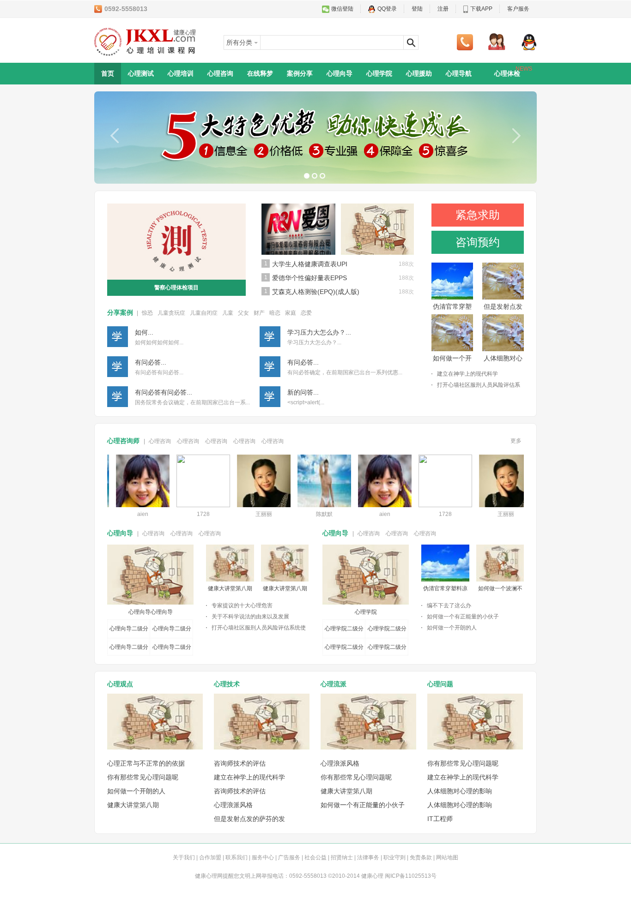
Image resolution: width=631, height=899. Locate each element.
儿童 (227, 313)
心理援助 (419, 73)
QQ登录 (387, 9)
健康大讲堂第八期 (230, 588)
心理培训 (181, 73)
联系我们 (236, 857)
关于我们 (184, 857)
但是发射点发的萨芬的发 (249, 818)
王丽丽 (253, 514)
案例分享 (300, 73)
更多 (516, 441)
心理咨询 (220, 73)
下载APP (481, 9)
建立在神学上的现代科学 (467, 374)
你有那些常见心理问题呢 (142, 777)
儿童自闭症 (204, 313)
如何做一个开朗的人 (452, 627)
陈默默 (314, 514)
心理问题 (440, 684)
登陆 (417, 9)
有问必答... (150, 362)
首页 (107, 73)
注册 (443, 9)
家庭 (290, 313)
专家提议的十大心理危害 (242, 605)
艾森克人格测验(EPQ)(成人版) (315, 291)
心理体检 (513, 71)
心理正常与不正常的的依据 (146, 763)
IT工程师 (440, 818)
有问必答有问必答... (163, 392)
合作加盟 (210, 857)
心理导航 (459, 73)
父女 (243, 313)
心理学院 (379, 73)
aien (132, 514)
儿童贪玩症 (171, 313)
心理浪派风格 (233, 805)
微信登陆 (342, 9)
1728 (193, 514)
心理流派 (333, 684)
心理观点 (120, 684)
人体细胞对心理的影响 (459, 791)
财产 (259, 313)
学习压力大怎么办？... (319, 332)
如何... (144, 332)
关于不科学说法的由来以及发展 (250, 616)
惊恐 (147, 313)
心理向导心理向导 (150, 612)
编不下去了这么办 (449, 605)
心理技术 (227, 684)
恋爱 (306, 313)
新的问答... (303, 392)
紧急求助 (477, 215)
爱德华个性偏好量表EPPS (309, 278)
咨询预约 (477, 242)
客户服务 (518, 9)
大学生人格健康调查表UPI (309, 264)
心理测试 (141, 73)
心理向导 (339, 73)
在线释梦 (260, 73)
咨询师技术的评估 (240, 763)
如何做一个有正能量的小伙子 (463, 616)
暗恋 (274, 313)
